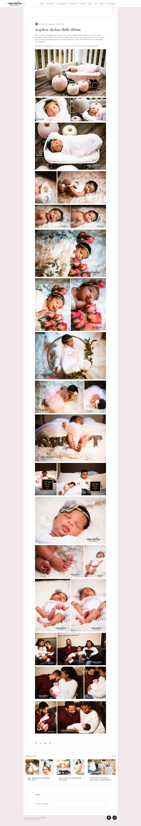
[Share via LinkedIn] (45, 743)
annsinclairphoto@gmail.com (32, 819)
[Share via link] (50, 743)
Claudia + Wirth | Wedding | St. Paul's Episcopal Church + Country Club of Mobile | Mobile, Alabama (100, 779)
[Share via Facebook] (36, 743)
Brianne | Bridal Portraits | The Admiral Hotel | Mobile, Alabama (70, 779)
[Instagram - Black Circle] (115, 818)
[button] (113, 8)
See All (113, 756)
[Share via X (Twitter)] (41, 743)
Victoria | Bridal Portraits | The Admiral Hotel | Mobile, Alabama (39, 779)
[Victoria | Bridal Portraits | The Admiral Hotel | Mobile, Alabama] (39, 767)
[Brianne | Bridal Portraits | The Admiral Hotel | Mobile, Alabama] (70, 767)
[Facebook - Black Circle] (109, 818)
